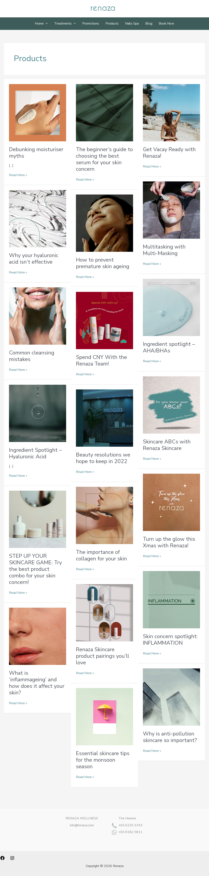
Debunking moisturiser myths (36, 153)
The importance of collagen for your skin (101, 555)
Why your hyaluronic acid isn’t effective (33, 258)
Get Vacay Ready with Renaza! (169, 153)
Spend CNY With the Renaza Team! (101, 360)
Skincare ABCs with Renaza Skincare (167, 445)
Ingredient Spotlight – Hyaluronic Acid (35, 453)
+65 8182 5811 (130, 832)
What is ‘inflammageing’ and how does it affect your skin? (36, 682)
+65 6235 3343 (130, 825)
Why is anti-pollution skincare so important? (170, 737)
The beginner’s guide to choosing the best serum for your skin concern (104, 159)
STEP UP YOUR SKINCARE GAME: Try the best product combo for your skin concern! (35, 569)
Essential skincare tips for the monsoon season (102, 760)
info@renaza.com (82, 825)
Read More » (18, 175)
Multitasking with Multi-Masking (164, 250)
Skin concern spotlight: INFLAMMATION (170, 640)
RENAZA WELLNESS (82, 818)
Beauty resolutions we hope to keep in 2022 (103, 458)
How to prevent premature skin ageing (102, 263)
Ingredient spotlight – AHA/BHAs (169, 347)
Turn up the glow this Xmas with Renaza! (169, 542)
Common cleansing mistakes (31, 356)
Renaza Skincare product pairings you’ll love (102, 656)
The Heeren (127, 818)
